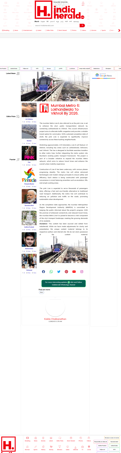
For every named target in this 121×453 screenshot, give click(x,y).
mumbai (46, 123)
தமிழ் (61, 21)
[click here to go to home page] (60, 18)
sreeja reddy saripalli (83, 68)
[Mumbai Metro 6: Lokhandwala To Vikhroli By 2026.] (55, 101)
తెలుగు (37, 21)
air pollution (52, 196)
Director (47, 68)
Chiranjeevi (106, 68)
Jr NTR (58, 68)
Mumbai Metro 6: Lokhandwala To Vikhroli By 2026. (65, 109)
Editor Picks (11, 116)
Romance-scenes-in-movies (112, 437)
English (43, 21)
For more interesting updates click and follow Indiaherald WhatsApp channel (63, 283)
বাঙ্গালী (70, 21)
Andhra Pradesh (102, 445)
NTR (35, 68)
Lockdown (70, 68)
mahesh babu (12, 68)
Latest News (11, 73)
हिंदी (47, 21)
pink (78, 123)
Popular (13, 159)
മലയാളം (76, 21)
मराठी (66, 21)
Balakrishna (95, 68)
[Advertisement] (60, 51)
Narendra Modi (114, 441)
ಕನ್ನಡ (57, 21)
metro (41, 292)
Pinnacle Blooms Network (100, 441)
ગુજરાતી (52, 21)
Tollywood (23, 68)
